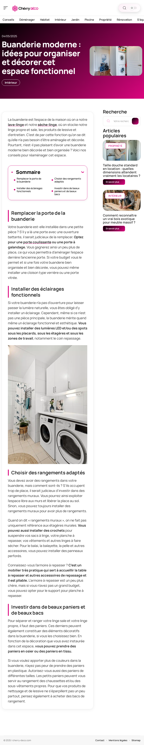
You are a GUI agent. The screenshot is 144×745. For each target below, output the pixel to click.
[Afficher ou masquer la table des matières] (62, 172)
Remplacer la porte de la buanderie (29, 180)
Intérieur (11, 82)
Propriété (115, 145)
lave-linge (16, 124)
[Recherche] (124, 8)
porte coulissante (37, 242)
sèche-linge (47, 124)
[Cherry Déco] (25, 8)
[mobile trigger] (6, 8)
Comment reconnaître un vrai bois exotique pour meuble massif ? (120, 218)
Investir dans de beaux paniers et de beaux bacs (67, 191)
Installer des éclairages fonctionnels (29, 190)
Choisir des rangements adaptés (67, 180)
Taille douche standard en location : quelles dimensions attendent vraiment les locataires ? (121, 170)
